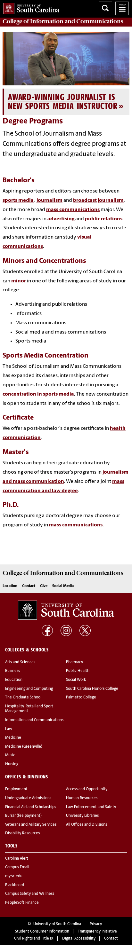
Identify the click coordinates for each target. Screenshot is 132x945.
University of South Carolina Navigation (122, 8)
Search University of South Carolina (105, 8)
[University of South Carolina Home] (29, 7)
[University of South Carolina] (66, 610)
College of (63, 21)
